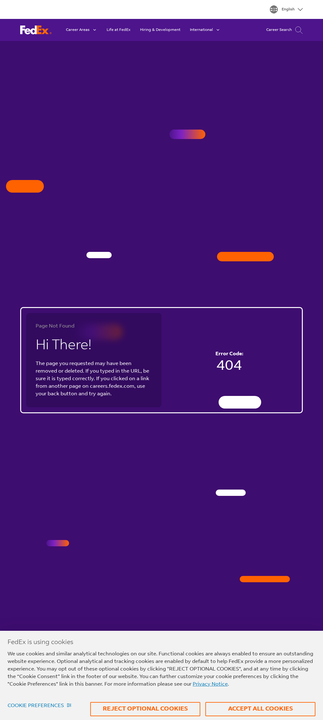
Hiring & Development (160, 30)
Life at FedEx (119, 30)
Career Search (279, 30)
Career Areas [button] (78, 30)
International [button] (201, 30)
